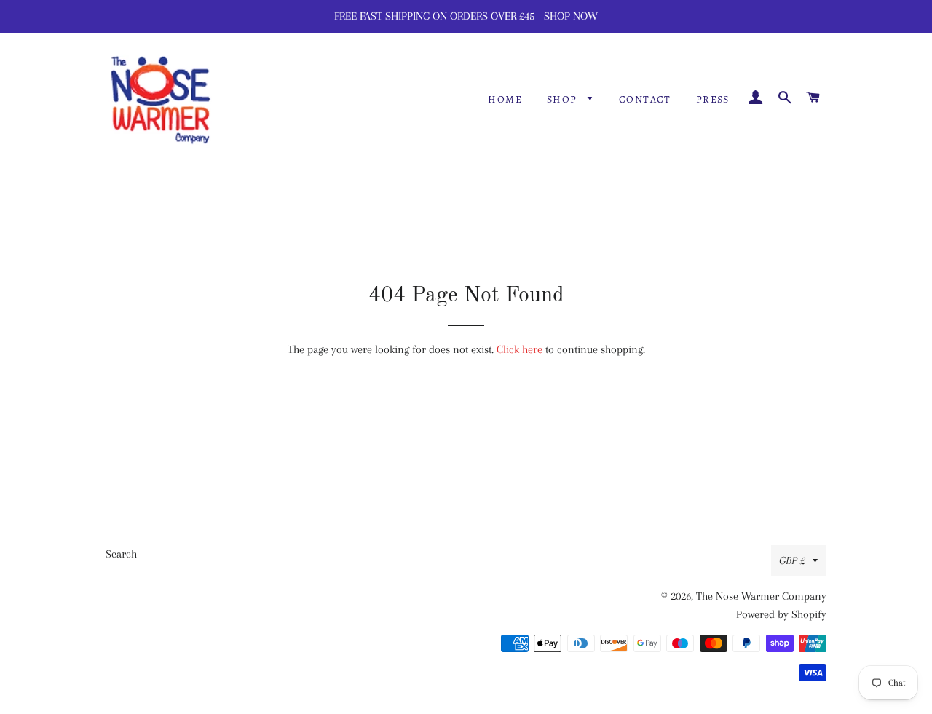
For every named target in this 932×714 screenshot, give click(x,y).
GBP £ (792, 560)
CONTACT (645, 99)
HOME (505, 99)
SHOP (563, 99)
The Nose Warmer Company (761, 596)
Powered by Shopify (781, 614)
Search (121, 553)
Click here (519, 349)
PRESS (713, 99)
